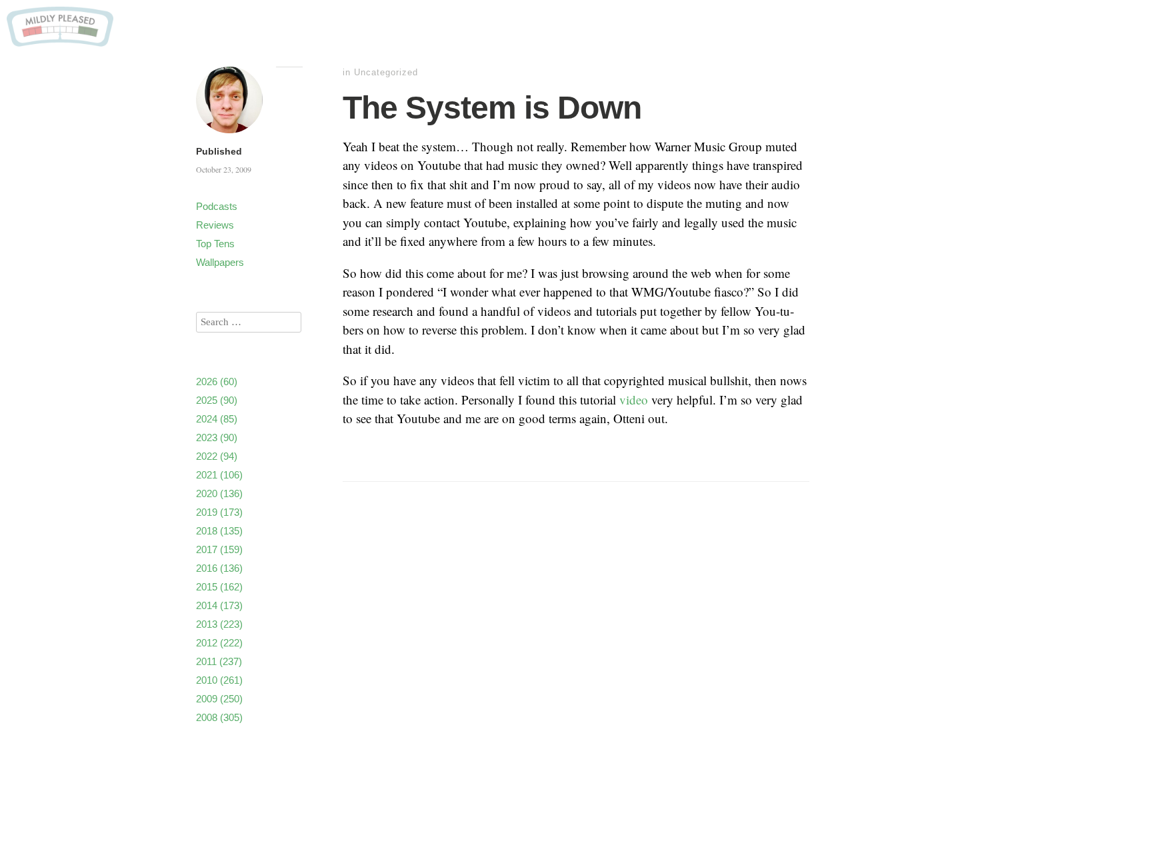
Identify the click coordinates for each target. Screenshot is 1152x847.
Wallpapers (220, 262)
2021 (219, 474)
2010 (219, 680)
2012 (219, 642)
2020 (219, 493)
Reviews (215, 225)
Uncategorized (386, 72)
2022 (216, 456)
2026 (216, 381)
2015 (219, 586)
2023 (216, 437)
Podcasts (216, 206)
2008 (219, 717)
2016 (219, 568)
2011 (219, 661)
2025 (216, 400)
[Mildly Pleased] (60, 41)
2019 (219, 512)
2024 (216, 418)
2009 (219, 698)
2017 (219, 549)
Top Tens (215, 243)
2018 (219, 530)
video (633, 399)
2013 (219, 624)
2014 (219, 605)
